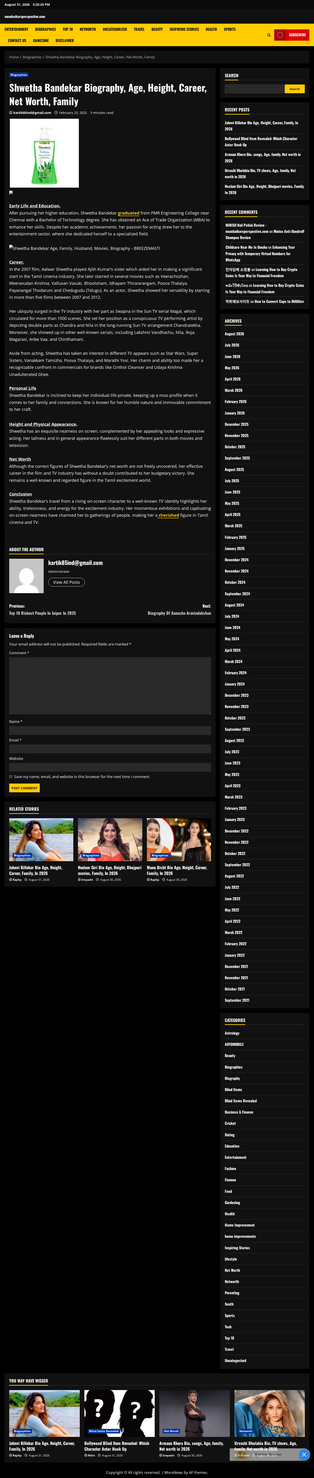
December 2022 (236, 831)
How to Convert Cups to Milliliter (279, 301)
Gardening (232, 1202)
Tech (228, 1326)
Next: (179, 609)
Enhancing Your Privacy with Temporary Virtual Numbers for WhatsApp (260, 253)
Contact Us (17, 40)
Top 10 (68, 29)
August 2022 (234, 876)
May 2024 (232, 638)
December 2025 (236, 424)
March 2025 (233, 525)
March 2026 (234, 390)
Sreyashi (87, 880)
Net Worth (232, 1270)
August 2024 (234, 605)
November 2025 (236, 435)
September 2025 (237, 458)
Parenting (232, 1292)
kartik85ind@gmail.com (32, 112)
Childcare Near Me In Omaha (246, 247)
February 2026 (236, 401)
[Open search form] (269, 34)
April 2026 (233, 379)
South (229, 1304)
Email (15, 740)
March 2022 (233, 932)
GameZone (41, 40)
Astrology (232, 1033)
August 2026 (234, 333)
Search (231, 75)
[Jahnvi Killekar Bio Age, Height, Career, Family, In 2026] (41, 839)
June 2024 (232, 627)
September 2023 (237, 729)
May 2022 (232, 910)
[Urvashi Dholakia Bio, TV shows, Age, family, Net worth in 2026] (269, 1413)
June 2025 (232, 492)
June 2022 (232, 898)
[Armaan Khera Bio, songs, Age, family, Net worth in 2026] (194, 1413)
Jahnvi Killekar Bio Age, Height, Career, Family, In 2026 (35, 870)
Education (232, 1146)
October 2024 (235, 582)
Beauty (157, 29)
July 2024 (232, 616)
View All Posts (66, 582)
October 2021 (235, 989)
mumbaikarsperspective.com (25, 16)
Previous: (42, 609)
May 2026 (232, 367)
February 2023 (235, 808)
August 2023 (234, 740)
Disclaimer (65, 40)
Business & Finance (239, 1112)
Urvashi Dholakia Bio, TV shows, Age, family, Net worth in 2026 (265, 1446)
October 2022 (235, 853)
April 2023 (232, 785)
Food (228, 1191)
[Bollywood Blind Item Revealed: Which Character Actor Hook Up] (119, 1413)
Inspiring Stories (184, 29)
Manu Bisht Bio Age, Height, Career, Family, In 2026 (177, 870)
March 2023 (233, 797)
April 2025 (232, 514)
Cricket (230, 1123)
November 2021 (236, 977)
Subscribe (297, 34)
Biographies (45, 29)
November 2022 (236, 842)
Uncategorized (115, 29)
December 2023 (236, 695)
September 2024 (237, 593)
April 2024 (232, 650)
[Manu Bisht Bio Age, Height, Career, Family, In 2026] (179, 839)
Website (16, 758)
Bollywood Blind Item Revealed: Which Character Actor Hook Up (116, 1446)
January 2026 (235, 413)
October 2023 (235, 718)
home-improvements (240, 1236)
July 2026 (232, 345)
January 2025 (235, 548)
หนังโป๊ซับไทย (237, 285)
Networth (88, 29)
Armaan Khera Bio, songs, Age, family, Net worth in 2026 (191, 1446)
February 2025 (235, 537)
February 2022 (235, 943)
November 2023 (236, 706)
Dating (229, 1134)
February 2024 (235, 672)
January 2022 (235, 955)
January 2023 (235, 819)
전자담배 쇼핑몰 (238, 269)
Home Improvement (240, 1225)
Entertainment (16, 29)
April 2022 (232, 921)
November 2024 (236, 571)
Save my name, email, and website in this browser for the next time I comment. (82, 776)
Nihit (91, 1455)
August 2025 (234, 469)
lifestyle (231, 1259)
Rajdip (17, 880)
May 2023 (232, 774)
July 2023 (232, 751)
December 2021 (236, 966)
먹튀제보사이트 (238, 301)
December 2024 (236, 559)
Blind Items (233, 1089)
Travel (139, 29)
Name (16, 721)
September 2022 (237, 864)
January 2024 (235, 684)
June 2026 (232, 356)
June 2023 (232, 763)
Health (211, 29)
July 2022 (232, 887)
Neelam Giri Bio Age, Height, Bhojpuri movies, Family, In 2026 (110, 870)
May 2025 (232, 503)
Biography (232, 1078)
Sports (230, 29)
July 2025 (232, 480)
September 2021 (237, 1000)
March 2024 (233, 661)
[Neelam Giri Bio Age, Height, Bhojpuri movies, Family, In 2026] (110, 839)
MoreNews (173, 1472)
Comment (19, 652)
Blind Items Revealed (241, 1100)
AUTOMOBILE (234, 1044)
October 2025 (235, 446)
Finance (230, 1179)
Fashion (230, 1168)
